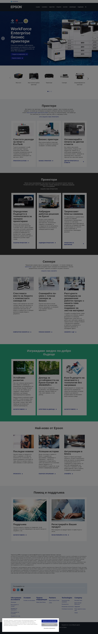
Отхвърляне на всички (49, 624)
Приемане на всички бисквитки (49, 621)
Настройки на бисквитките (49, 628)
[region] (30, 625)
